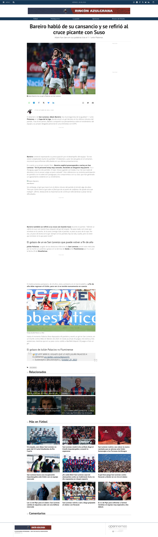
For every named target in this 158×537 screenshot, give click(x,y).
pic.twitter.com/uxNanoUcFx (56, 357)
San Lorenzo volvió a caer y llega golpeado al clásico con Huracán (78, 503)
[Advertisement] (61, 141)
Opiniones (95, 19)
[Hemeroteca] (153, 2)
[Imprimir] (83, 103)
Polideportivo (55, 19)
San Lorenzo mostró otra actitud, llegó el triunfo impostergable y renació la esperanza (78, 449)
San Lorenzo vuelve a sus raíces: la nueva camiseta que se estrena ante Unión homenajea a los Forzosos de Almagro (113, 449)
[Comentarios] (88, 103)
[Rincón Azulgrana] (79, 11)
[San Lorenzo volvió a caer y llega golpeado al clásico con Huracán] (78, 491)
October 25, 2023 (69, 359)
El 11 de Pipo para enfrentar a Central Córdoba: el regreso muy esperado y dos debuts (113, 504)
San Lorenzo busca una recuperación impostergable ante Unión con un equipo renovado (42, 477)
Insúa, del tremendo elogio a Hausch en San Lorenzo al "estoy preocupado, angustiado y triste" (44, 410)
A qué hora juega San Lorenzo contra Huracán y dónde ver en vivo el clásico (112, 476)
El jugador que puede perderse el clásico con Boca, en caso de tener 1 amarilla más (43, 392)
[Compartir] (134, 2)
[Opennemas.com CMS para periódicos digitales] (118, 528)
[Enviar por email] (93, 103)
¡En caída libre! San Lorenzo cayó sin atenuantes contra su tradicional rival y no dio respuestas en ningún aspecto (78, 477)
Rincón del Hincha (118, 19)
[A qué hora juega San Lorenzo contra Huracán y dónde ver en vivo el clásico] (114, 463)
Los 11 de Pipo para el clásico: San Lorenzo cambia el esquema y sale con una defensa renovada (43, 504)
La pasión (76, 19)
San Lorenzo (33, 367)
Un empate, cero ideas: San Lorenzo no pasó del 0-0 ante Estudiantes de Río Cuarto (41, 449)
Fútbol (35, 19)
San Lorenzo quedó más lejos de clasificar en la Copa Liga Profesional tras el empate (78, 412)
